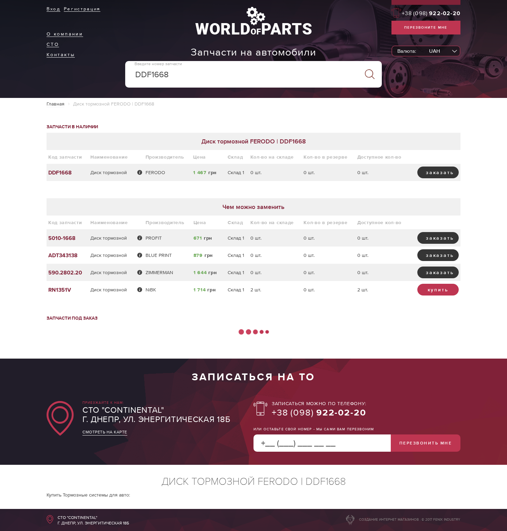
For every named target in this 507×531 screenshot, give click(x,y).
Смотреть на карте (104, 432)
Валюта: (406, 51)
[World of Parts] (253, 33)
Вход (53, 8)
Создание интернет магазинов (389, 519)
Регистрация (82, 8)
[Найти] (369, 74)
